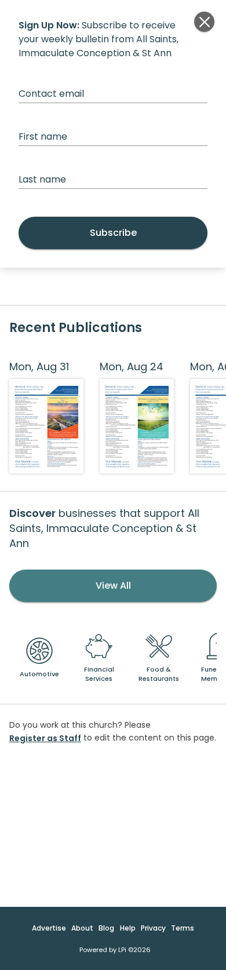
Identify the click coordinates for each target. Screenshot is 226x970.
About (82, 928)
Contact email (51, 93)
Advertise (49, 928)
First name (43, 136)
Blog (106, 928)
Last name (42, 179)
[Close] (204, 22)
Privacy (153, 928)
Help (128, 928)
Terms (182, 928)
